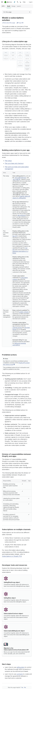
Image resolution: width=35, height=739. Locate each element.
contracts (20, 674)
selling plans (20, 667)
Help (24, 2)
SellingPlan (16, 179)
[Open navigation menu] (2, 2)
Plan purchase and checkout (14, 163)
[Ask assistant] (14, 2)
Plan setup (8, 161)
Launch (19, 6)
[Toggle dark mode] (20, 2)
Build (8, 6)
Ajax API (14, 236)
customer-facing (17, 327)
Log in (30, 2)
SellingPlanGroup (20, 177)
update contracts (24, 312)
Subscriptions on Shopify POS (12, 556)
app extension (22, 215)
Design (13, 6)
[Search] (17, 2)
